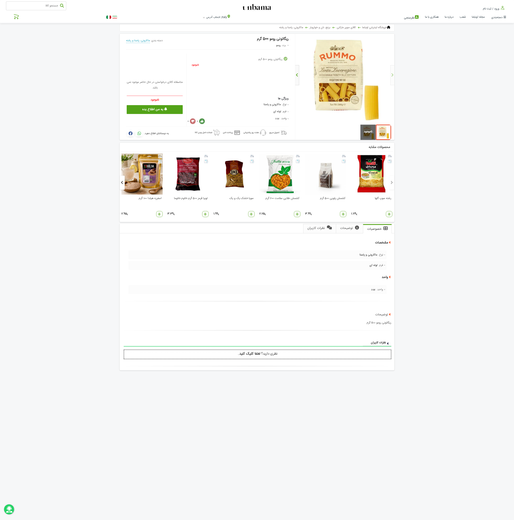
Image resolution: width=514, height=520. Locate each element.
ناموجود (195, 65)
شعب (463, 17)
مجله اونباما (478, 17)
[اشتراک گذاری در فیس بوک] (130, 133)
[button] (389, 214)
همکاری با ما (432, 17)
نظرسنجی (409, 17)
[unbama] (257, 7)
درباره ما (449, 17)
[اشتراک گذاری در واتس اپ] (139, 133)
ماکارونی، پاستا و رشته (138, 40)
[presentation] (392, 75)
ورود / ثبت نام (491, 8)
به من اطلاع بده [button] (153, 109)
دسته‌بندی (497, 17)
